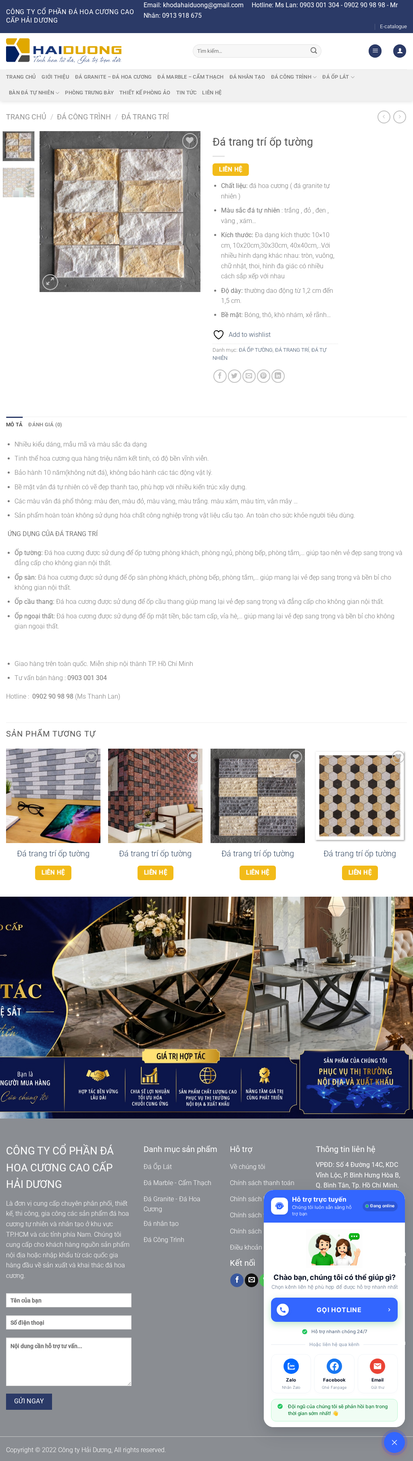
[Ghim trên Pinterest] (263, 376)
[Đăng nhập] (399, 51)
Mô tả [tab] (14, 425)
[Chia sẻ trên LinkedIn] (278, 376)
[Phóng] (50, 282)
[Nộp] (314, 51)
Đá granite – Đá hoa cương (113, 77)
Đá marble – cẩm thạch (190, 77)
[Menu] (375, 51)
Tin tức (186, 93)
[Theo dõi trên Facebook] (237, 1280)
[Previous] (53, 212)
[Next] (187, 212)
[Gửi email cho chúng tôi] (251, 1280)
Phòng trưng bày (89, 93)
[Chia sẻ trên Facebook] (220, 376)
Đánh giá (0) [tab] (45, 425)
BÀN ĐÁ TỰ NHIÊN (31, 93)
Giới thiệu (55, 77)
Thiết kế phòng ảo (144, 93)
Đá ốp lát (335, 77)
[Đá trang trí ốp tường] (53, 796)
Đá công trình (291, 77)
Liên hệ (211, 93)
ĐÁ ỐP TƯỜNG (256, 350)
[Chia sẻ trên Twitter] (234, 376)
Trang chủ (21, 77)
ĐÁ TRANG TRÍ (145, 117)
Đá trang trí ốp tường (53, 853)
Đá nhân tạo (247, 77)
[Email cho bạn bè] (249, 376)
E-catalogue (393, 26)
